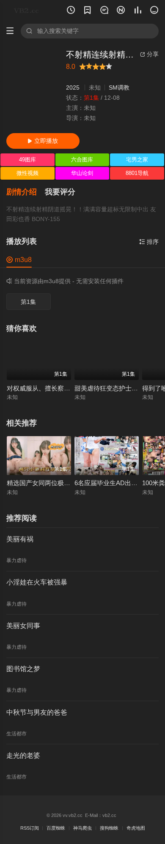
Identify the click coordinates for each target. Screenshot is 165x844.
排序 (149, 242)
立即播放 (43, 141)
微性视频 (27, 173)
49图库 (27, 159)
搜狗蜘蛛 (109, 827)
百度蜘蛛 (56, 827)
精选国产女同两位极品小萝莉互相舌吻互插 (67, 483)
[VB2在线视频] (27, 10)
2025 (73, 88)
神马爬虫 (82, 827)
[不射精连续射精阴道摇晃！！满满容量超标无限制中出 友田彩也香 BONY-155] (33, 88)
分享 (149, 54)
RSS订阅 (29, 827)
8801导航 (137, 173)
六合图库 (82, 159)
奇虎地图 (135, 827)
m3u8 (19, 259)
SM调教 (119, 88)
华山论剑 (82, 173)
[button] (25, 192)
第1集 (28, 302)
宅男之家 (137, 159)
